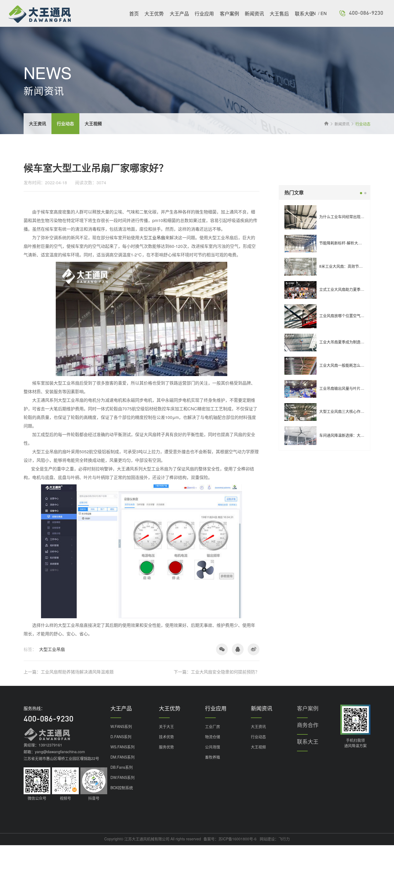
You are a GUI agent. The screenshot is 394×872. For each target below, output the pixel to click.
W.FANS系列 (121, 726)
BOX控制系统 (121, 787)
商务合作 (307, 725)
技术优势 (166, 736)
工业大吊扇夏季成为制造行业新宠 (347, 341)
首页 (134, 13)
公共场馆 (212, 746)
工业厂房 (212, 726)
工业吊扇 (156, 237)
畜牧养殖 (212, 757)
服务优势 (166, 746)
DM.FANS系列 (122, 757)
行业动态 (258, 736)
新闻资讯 (254, 13)
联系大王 (304, 13)
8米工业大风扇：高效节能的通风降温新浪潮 (356, 266)
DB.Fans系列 (121, 767)
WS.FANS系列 (122, 746)
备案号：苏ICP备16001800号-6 (230, 838)
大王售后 (279, 13)
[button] (361, 193)
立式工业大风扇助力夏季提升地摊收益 (351, 289)
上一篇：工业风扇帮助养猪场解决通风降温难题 (69, 672)
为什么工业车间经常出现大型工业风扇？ (353, 216)
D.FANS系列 (120, 736)
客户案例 (229, 13)
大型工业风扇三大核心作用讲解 (345, 411)
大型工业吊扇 (52, 649)
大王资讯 (258, 726)
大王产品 (179, 13)
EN (324, 13)
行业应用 (204, 13)
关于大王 (166, 726)
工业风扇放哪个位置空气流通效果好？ (351, 315)
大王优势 (154, 13)
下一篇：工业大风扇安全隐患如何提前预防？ (216, 672)
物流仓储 (212, 736)
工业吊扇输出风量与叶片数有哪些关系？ (353, 388)
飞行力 (284, 838)
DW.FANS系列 (122, 777)
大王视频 (258, 746)
